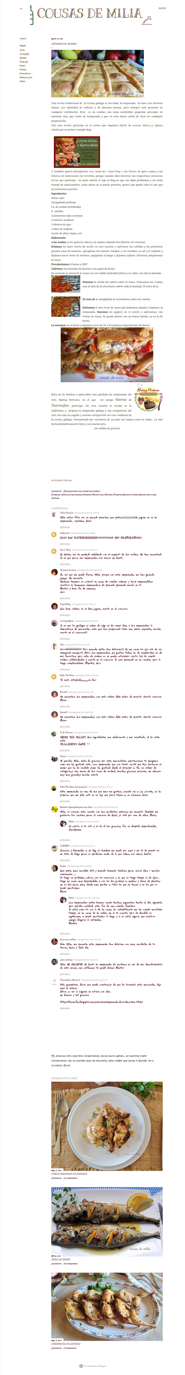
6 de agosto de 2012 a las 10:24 (79, 866)
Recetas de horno (25, 73)
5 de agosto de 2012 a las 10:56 (81, 692)
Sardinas (22, 81)
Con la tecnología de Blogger (95, 1366)
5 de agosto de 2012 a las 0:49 (77, 645)
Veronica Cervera (68, 570)
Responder (65, 527)
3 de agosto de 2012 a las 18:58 (82, 533)
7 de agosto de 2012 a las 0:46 (89, 939)
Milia (71, 822)
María (123, 125)
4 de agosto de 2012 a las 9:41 (84, 604)
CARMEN (64, 846)
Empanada (23, 58)
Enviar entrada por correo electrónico (81, 491)
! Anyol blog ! (114, 171)
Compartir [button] (23, 38)
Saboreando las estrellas (79, 176)
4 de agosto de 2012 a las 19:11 (86, 621)
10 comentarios (70, 1178)
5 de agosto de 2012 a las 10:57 (81, 712)
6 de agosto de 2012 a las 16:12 (87, 821)
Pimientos (23, 69)
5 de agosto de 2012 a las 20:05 (79, 756)
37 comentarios (70, 1263)
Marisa (120, 399)
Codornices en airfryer (65, 1343)
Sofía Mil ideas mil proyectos (73, 787)
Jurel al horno (60, 1259)
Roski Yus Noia (67, 675)
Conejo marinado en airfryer (69, 1173)
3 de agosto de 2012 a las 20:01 (84, 550)
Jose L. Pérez (65, 550)
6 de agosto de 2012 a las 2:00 (100, 787)
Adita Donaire (66, 513)
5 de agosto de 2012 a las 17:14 (86, 732)
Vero (62, 645)
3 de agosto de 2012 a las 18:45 (87, 513)
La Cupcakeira (66, 621)
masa (57, 259)
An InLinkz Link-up (61, 480)
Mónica (55, 176)
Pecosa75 (63, 692)
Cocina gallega (24, 54)
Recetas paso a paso (26, 77)
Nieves (133, 171)
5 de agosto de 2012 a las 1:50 (87, 675)
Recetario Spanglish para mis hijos (76, 807)
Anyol (98, 171)
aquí (61, 197)
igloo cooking (66, 960)
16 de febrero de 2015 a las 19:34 (94, 980)
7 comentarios (69, 1348)
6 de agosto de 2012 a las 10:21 (82, 846)
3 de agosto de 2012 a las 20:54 (89, 570)
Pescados (22, 65)
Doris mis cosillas (68, 940)
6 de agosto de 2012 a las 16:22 (87, 898)
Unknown (64, 533)
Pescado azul (24, 62)
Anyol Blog (65, 604)
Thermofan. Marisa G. (70, 980)
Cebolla (22, 50)
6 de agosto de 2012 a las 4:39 (105, 807)
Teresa (63, 866)
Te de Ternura (66, 733)
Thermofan (60, 405)
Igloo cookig (148, 171)
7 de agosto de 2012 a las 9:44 (86, 960)
